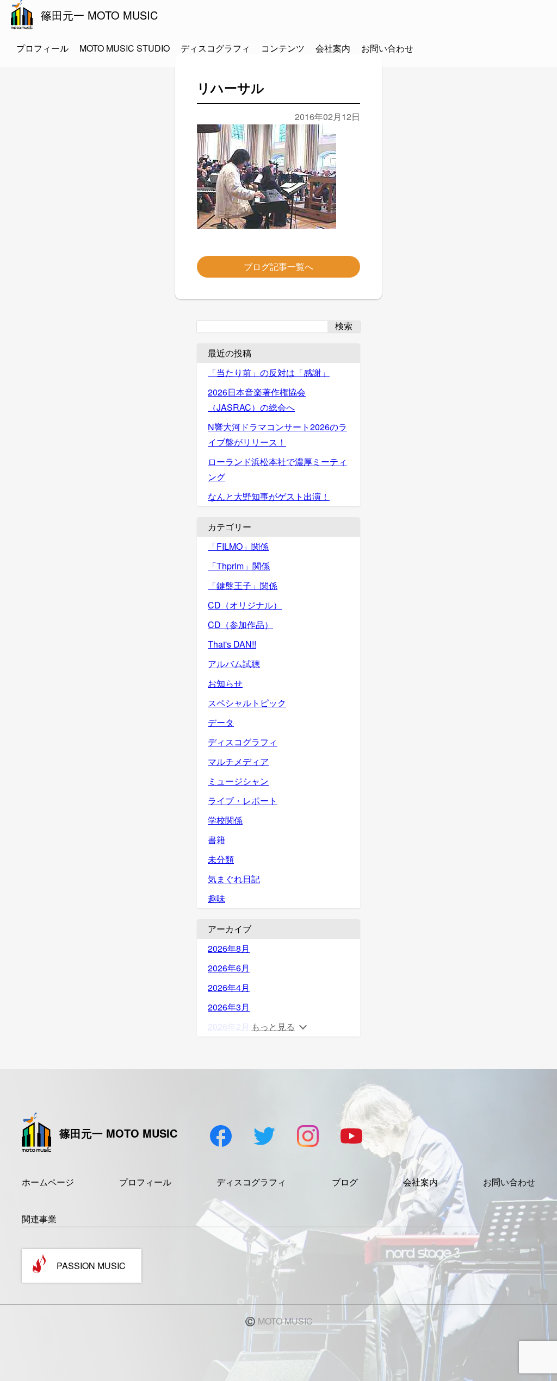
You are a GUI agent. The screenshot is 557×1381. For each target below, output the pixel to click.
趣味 (216, 898)
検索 (343, 326)
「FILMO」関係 (238, 546)
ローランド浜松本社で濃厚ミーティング (277, 469)
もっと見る (273, 1026)
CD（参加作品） (240, 624)
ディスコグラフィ (215, 48)
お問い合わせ (387, 48)
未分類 (221, 859)
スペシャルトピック (247, 702)
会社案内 (332, 48)
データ (221, 722)
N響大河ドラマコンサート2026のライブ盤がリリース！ (277, 434)
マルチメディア (238, 761)
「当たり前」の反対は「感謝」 (269, 372)
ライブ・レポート (242, 800)
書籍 (216, 839)
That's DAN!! (232, 644)
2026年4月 (229, 987)
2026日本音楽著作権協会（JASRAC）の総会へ (257, 399)
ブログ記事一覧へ (278, 266)
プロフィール (42, 48)
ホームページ (48, 1182)
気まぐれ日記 (234, 878)
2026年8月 (229, 948)
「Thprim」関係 (239, 566)
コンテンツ (283, 48)
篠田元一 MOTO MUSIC (99, 15)
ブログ (345, 1182)
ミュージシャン (238, 781)
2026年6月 (229, 968)
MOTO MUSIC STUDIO (124, 48)
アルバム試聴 (234, 663)
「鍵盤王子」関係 (242, 585)
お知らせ (225, 683)
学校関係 (225, 820)
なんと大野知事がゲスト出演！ (269, 496)
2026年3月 (229, 1007)
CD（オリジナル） (245, 605)
